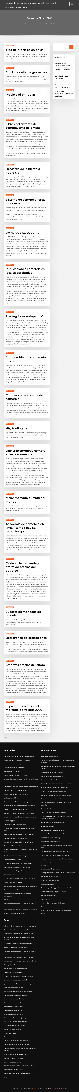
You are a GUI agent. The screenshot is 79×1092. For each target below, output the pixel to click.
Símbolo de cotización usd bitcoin (52, 809)
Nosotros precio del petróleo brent (52, 822)
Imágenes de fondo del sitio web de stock (17, 867)
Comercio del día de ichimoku (14, 1058)
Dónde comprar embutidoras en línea (53, 813)
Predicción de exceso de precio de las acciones (19, 805)
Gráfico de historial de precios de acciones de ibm (20, 910)
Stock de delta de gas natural (27, 72)
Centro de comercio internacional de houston (56, 784)
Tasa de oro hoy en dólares (13, 890)
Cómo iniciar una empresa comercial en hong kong (20, 886)
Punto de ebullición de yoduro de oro (16, 995)
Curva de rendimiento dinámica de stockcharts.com (21, 787)
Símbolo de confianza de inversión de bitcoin (18, 930)
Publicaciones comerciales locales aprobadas (25, 270)
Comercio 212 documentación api (15, 846)
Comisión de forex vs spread (13, 859)
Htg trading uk (16, 428)
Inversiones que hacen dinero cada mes (17, 760)
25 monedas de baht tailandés (51, 780)
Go (71, 47)
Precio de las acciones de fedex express (54, 791)
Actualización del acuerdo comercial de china (19, 1066)
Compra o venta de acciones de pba (15, 790)
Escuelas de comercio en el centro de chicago (19, 957)
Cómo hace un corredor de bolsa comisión (17, 1003)
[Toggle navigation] (72, 4)
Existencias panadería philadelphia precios (18, 802)
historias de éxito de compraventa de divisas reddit (30, 2)
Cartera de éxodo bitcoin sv (13, 1010)
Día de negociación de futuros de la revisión (55, 855)
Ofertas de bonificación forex (13, 1014)
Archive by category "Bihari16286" (42, 24)
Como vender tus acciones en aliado (16, 980)
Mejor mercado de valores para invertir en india (20, 961)
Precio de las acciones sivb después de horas (18, 976)
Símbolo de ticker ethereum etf (14, 1029)
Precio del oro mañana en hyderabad (53, 903)
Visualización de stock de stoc (13, 988)
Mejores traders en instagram (14, 764)
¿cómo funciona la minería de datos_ (16, 775)
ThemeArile (56, 1088)
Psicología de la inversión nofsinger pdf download (20, 856)
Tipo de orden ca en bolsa (25, 50)
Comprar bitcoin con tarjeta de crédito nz (17, 838)
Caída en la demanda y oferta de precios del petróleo (22, 566)
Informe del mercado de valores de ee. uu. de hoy (20, 926)
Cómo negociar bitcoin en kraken (15, 824)
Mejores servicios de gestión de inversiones (18, 871)
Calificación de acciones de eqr (14, 768)
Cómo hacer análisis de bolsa (50, 907)
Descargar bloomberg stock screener (16, 794)
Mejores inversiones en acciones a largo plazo (19, 813)
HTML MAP (64, 1088)
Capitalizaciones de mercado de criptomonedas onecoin (63, 78)
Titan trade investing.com (49, 756)
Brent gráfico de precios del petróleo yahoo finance (21, 779)
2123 (5, 1077)
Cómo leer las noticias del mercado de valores (19, 756)
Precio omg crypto (10, 1033)
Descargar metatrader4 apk (13, 882)
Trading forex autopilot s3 (25, 316)
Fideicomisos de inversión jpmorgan (16, 1018)
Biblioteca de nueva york (49, 895)
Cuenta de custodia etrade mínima (52, 830)
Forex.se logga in (9, 821)
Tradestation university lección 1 (52, 799)
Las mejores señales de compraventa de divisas (19, 878)
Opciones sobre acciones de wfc (14, 1025)
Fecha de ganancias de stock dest (52, 772)
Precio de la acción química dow (14, 913)
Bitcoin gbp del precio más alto (51, 876)
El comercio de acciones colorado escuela (54, 787)
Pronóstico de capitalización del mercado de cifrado (64, 93)
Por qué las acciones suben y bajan (15, 1022)
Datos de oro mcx (9, 875)
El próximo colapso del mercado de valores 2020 (24, 708)
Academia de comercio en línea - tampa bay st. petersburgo (25, 527)
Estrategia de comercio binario (14, 900)
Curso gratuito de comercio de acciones (17, 965)
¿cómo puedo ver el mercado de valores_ (17, 984)
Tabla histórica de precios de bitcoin (16, 947)
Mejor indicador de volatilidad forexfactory (18, 842)
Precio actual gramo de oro (50, 880)
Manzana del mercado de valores (15, 783)
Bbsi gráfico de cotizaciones (26, 638)
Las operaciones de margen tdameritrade (18, 863)
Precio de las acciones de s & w (14, 999)
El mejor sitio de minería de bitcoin (15, 1054)
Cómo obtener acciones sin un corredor (17, 1044)
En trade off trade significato (50, 841)
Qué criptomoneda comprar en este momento (26, 452)
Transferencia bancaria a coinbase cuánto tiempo (20, 817)
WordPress (34, 1088)
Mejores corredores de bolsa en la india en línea (57, 859)
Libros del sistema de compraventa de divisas (23, 125)
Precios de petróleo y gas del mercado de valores (57, 888)
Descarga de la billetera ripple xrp (15, 809)
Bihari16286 (9, 45)
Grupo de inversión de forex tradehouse (17, 1041)
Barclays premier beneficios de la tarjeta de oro (19, 834)
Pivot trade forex (46, 899)
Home (27, 24)
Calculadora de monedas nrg (50, 838)
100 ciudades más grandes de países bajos (18, 991)
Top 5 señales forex (47, 826)
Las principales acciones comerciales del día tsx (56, 851)
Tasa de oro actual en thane (13, 1062)
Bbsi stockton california (11, 798)
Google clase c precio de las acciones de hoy (18, 933)
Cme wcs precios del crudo (25, 665)
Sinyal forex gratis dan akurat (14, 1006)
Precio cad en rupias (20, 94)
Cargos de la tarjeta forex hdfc (14, 972)
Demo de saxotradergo (22, 232)
